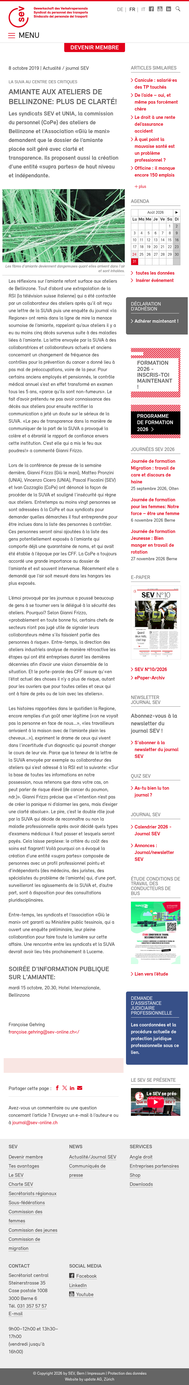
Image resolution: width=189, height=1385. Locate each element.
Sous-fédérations (27, 1202)
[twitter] (64, 1088)
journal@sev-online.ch (35, 1122)
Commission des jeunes (33, 1230)
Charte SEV (21, 1184)
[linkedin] (72, 1088)
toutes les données (154, 273)
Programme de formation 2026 (155, 423)
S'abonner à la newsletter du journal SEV (156, 750)
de (120, 9)
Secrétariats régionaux (32, 1193)
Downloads (141, 1184)
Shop (135, 1175)
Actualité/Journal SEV (92, 1157)
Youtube (85, 1294)
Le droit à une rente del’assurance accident (155, 124)
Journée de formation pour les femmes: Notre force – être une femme (155, 507)
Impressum (96, 1374)
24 (134, 255)
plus (142, 187)
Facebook (86, 1276)
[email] (79, 1088)
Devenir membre (94, 48)
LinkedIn (78, 1285)
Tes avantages (24, 1166)
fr (132, 9)
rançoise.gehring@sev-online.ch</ (44, 1032)
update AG (93, 1380)
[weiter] (176, 212)
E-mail (16, 1313)
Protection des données (127, 1374)
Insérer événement (154, 280)
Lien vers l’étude (151, 974)
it (143, 9)
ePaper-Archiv (150, 678)
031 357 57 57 (32, 1306)
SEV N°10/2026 (151, 669)
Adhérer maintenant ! (156, 321)
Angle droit (141, 1157)
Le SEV (16, 1175)
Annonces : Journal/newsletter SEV (154, 852)
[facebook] (57, 1088)
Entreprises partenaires (154, 1166)
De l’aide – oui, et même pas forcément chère (156, 102)
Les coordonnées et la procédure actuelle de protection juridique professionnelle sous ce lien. (155, 1039)
